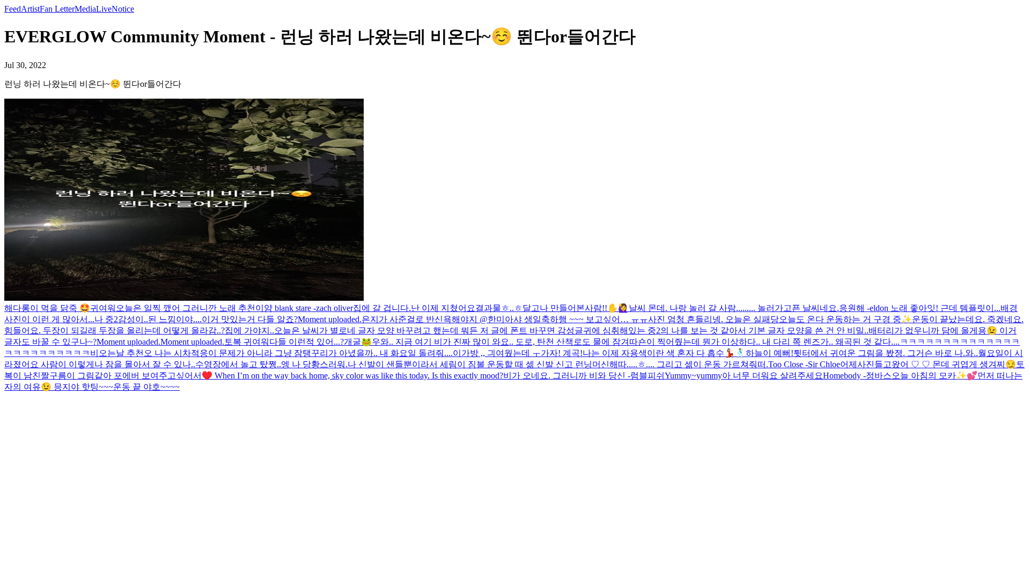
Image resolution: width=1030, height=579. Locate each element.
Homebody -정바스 (857, 375)
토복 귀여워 (246, 341)
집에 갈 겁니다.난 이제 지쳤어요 (414, 308)
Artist (30, 8)
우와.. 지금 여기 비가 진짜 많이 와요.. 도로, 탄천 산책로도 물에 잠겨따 (505, 341)
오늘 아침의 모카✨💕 (934, 375)
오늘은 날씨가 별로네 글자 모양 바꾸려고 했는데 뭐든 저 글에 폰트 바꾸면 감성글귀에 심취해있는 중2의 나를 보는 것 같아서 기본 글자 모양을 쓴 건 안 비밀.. (571, 330)
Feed (12, 8)
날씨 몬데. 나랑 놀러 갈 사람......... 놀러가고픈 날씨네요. (734, 308)
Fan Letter (57, 8)
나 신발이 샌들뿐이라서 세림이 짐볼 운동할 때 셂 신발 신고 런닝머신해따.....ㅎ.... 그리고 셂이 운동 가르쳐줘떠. (558, 364)
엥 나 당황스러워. (314, 364)
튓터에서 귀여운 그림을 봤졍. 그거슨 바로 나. (879, 353)
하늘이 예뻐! (769, 353)
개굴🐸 (358, 341)
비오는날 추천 (117, 353)
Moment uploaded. (330, 319)
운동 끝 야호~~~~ (146, 386)
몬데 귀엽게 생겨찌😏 (974, 364)
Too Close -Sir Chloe (804, 364)
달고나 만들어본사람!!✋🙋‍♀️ (576, 308)
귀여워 (103, 308)
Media (85, 8)
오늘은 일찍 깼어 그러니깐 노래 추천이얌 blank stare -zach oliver (234, 308)
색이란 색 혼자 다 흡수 (681, 353)
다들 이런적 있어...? (306, 341)
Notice (123, 8)
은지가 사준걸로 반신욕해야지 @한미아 (437, 319)
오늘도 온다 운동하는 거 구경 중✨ (845, 319)
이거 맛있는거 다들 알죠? (250, 319)
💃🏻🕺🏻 (735, 353)
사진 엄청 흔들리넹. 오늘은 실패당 (713, 319)
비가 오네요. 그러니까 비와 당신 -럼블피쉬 (584, 375)
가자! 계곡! (562, 353)
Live (104, 8)
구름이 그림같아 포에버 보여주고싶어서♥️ (130, 375)
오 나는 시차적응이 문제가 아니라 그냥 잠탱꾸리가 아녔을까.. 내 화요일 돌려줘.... (298, 353)
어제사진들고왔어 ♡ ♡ (886, 364)
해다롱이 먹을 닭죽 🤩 (47, 308)
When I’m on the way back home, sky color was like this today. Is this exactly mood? (357, 375)
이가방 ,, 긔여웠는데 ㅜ (497, 353)
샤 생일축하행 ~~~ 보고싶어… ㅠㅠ (580, 319)
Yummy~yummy (693, 375)
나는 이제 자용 (610, 353)
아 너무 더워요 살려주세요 (772, 375)
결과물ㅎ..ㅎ (499, 308)
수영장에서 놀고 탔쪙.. (238, 364)
